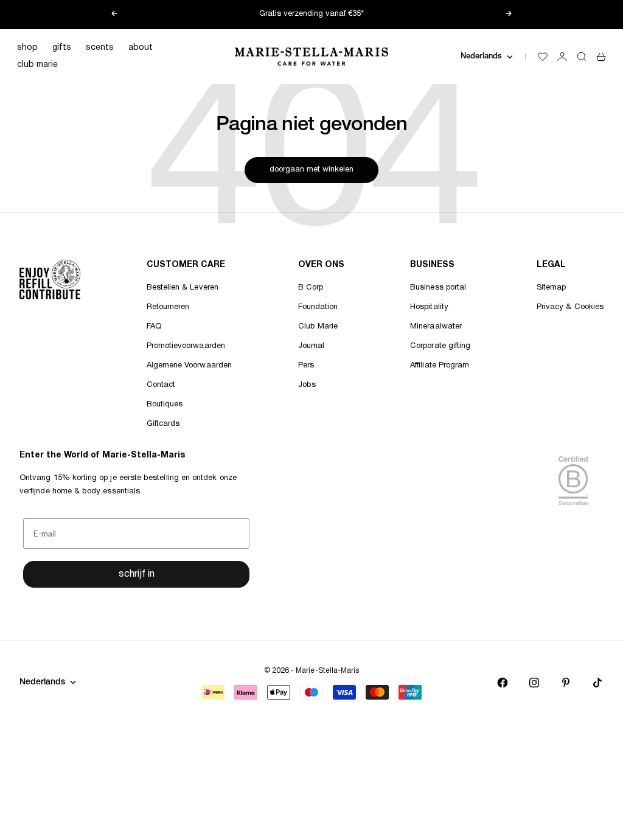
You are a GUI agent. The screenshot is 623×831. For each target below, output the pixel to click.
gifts (61, 48)
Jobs (307, 385)
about (140, 48)
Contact (161, 385)
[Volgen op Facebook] (502, 682)
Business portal (438, 287)
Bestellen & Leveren (182, 287)
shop (27, 48)
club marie (37, 65)
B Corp (310, 287)
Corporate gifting (440, 346)
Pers (306, 365)
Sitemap (551, 287)
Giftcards (163, 424)
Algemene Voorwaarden (189, 365)
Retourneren (168, 307)
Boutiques (165, 404)
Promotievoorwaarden (186, 346)
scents (100, 48)
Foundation (318, 307)
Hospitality (429, 307)
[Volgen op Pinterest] (566, 682)
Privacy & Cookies (570, 307)
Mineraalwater (436, 326)
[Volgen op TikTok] (597, 682)
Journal (311, 346)
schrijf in (137, 574)
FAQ (154, 326)
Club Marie (318, 326)
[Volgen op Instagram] (534, 682)
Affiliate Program (439, 365)
